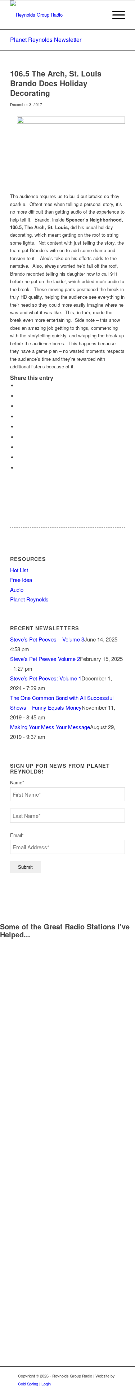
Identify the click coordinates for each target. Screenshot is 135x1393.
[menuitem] (115, 14)
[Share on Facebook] (19, 385)
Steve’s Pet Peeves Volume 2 (45, 658)
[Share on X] (19, 396)
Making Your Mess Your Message (50, 727)
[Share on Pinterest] (19, 416)
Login (46, 1384)
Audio (16, 589)
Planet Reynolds (29, 599)
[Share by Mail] (19, 467)
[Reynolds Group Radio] (56, 14)
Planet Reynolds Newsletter (45, 39)
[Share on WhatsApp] (19, 406)
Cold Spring (28, 1384)
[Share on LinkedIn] (19, 426)
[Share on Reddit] (19, 457)
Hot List (19, 570)
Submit (25, 867)
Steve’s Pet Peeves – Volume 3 (47, 639)
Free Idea (21, 579)
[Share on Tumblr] (19, 437)
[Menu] (115, 14)
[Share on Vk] (19, 447)
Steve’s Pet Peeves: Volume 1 (45, 678)
